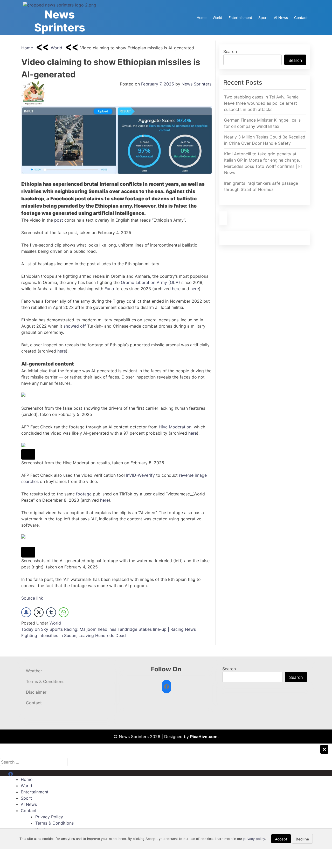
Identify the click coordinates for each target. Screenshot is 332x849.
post (59, 220)
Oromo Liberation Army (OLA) (150, 282)
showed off (74, 326)
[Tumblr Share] (51, 612)
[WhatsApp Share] (63, 612)
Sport (263, 17)
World (217, 17)
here (177, 288)
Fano (109, 288)
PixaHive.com (204, 736)
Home (201, 17)
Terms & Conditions (45, 681)
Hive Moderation (175, 426)
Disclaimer (36, 692)
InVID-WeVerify (140, 475)
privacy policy (254, 839)
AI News (281, 17)
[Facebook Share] (26, 612)
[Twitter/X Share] (39, 612)
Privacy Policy (49, 816)
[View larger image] (28, 454)
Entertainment (240, 17)
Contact (301, 17)
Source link (32, 598)
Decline (302, 839)
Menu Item (18, 773)
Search (230, 51)
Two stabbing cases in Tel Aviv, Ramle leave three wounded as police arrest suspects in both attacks (261, 103)
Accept (281, 839)
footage (84, 493)
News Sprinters (59, 21)
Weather (34, 670)
